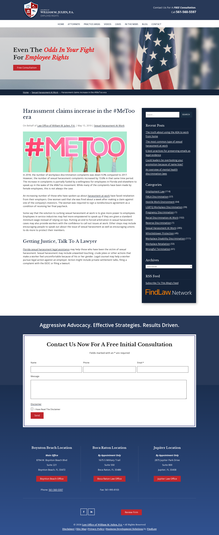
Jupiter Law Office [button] (167, 478)
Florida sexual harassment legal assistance (46, 249)
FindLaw (152, 528)
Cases (118, 24)
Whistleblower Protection (160, 233)
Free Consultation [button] (26, 67)
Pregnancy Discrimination (160, 212)
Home (61, 24)
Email (140, 362)
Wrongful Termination (158, 248)
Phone (86, 362)
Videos (107, 24)
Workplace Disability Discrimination (165, 238)
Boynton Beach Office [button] (51, 478)
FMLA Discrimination (157, 196)
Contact (156, 24)
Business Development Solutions (124, 528)
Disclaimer (36, 404)
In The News (131, 24)
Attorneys (74, 24)
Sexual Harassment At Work (109, 125)
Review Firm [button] (131, 512)
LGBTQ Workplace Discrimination (164, 207)
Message (35, 376)
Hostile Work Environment (160, 201)
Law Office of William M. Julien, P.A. (56, 125)
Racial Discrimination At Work (162, 217)
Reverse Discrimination (158, 222)
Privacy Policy (96, 528)
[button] (216, 516)
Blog (145, 24)
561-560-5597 (186, 12)
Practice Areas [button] (92, 24)
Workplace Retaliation (158, 243)
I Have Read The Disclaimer (47, 409)
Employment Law (155, 191)
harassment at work (99, 195)
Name (33, 362)
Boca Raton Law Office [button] (109, 478)
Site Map (81, 528)
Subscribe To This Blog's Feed (162, 282)
